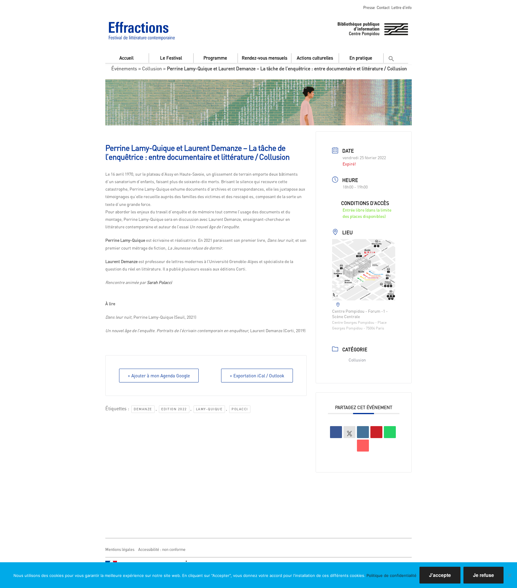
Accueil (126, 58)
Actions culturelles (315, 58)
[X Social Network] (349, 432)
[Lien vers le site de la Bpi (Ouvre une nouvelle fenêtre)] (373, 28)
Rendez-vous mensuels (264, 58)
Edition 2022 (174, 409)
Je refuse (483, 575)
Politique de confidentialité (391, 575)
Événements (124, 68)
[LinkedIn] (363, 432)
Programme (215, 58)
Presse (369, 7)
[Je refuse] (510, 575)
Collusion (152, 68)
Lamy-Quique (209, 409)
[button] (392, 57)
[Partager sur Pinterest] (376, 432)
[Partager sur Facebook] (336, 432)
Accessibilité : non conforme (161, 549)
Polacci (240, 409)
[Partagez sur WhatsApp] (390, 432)
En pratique (360, 58)
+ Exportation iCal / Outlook (257, 376)
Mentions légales (119, 549)
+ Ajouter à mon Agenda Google (159, 376)
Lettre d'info (401, 7)
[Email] (363, 446)
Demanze (143, 409)
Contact (383, 7)
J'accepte (440, 575)
